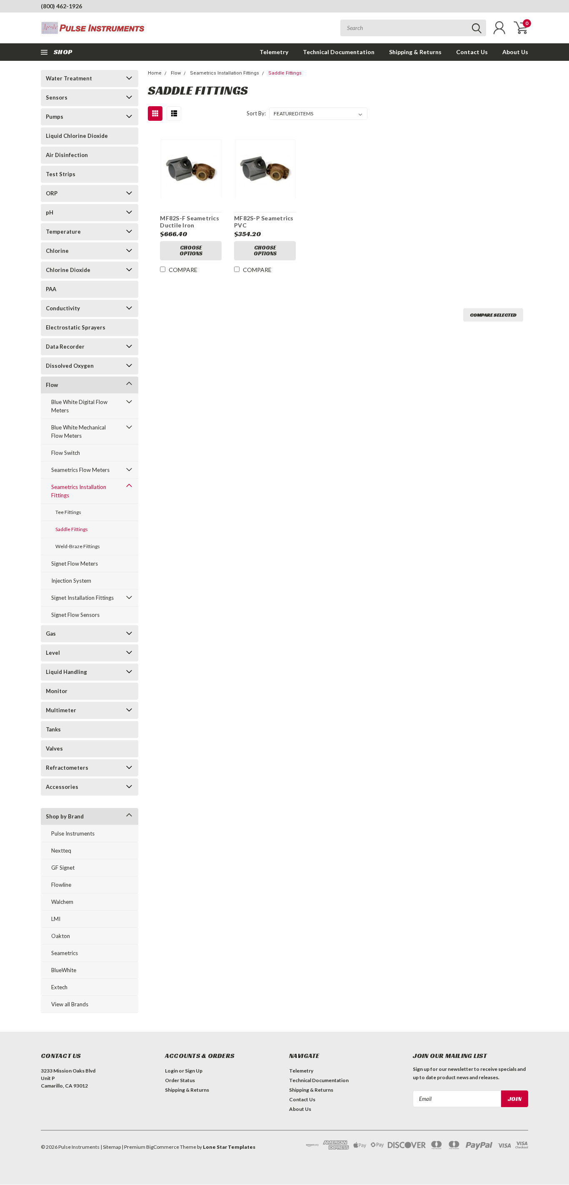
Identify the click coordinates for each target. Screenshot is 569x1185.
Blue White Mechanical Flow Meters (78, 431)
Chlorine (57, 250)
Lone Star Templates (229, 1147)
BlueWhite (63, 970)
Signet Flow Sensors (75, 614)
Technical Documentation (338, 51)
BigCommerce (162, 1147)
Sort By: (256, 113)
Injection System (71, 580)
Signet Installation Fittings (82, 597)
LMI (55, 919)
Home (155, 73)
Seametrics (64, 953)
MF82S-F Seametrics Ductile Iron (189, 222)
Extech (59, 987)
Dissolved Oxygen (70, 365)
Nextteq (61, 850)
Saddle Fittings (71, 529)
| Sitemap (110, 1147)
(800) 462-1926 (61, 6)
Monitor (56, 691)
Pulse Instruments (73, 833)
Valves (54, 748)
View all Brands (69, 1004)
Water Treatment (69, 78)
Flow (52, 385)
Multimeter (61, 710)
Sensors (56, 97)
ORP (51, 193)
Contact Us (472, 51)
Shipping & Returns (415, 51)
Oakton (60, 936)
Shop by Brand (65, 816)
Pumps (54, 116)
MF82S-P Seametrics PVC (264, 222)
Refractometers (67, 767)
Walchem (62, 901)
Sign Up (193, 1071)
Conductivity (63, 308)
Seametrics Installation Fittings (78, 491)
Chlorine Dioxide (68, 270)
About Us (515, 51)
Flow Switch (65, 452)
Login (171, 1071)
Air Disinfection (67, 155)
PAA (51, 289)
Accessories (62, 786)
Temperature (63, 231)
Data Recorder (65, 346)
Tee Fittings (68, 512)
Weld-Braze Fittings (77, 546)
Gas (51, 633)
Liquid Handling (66, 672)
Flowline (61, 884)
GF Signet (63, 867)
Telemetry (274, 51)
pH (49, 212)
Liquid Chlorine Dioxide (77, 135)
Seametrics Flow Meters (80, 470)
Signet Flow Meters (74, 563)
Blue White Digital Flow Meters (79, 406)
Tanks (53, 729)
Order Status (180, 1080)
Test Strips (60, 174)
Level (53, 652)
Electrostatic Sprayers (75, 327)
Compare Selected (493, 315)
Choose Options (191, 250)
